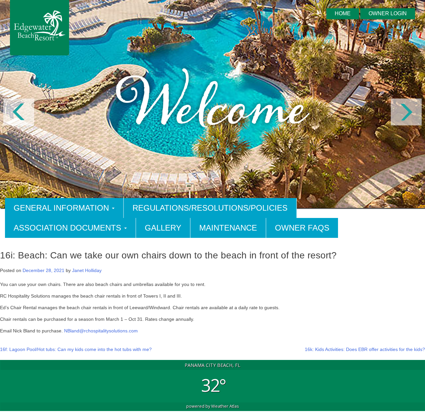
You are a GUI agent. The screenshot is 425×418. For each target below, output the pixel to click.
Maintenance (228, 227)
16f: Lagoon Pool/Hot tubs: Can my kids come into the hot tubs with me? (76, 349)
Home (343, 13)
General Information (62, 207)
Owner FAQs (302, 227)
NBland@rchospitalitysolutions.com (101, 330)
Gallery (163, 227)
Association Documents (69, 227)
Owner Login (388, 13)
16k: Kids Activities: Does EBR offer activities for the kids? (365, 349)
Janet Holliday (87, 270)
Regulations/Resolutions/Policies (210, 207)
